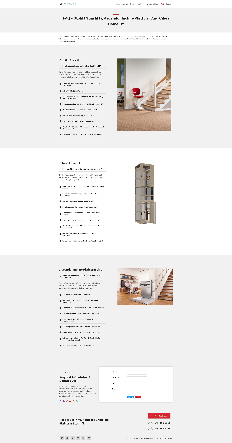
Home (118, 4)
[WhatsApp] (89, 438)
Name (113, 372)
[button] (130, 397)
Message (114, 389)
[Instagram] (67, 438)
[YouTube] (78, 438)
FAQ (162, 4)
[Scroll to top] (4, 436)
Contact (168, 4)
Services (148, 4)
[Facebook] (62, 438)
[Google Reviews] (83, 438)
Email (113, 383)
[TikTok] (72, 438)
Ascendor (125, 4)
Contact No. (115, 377)
